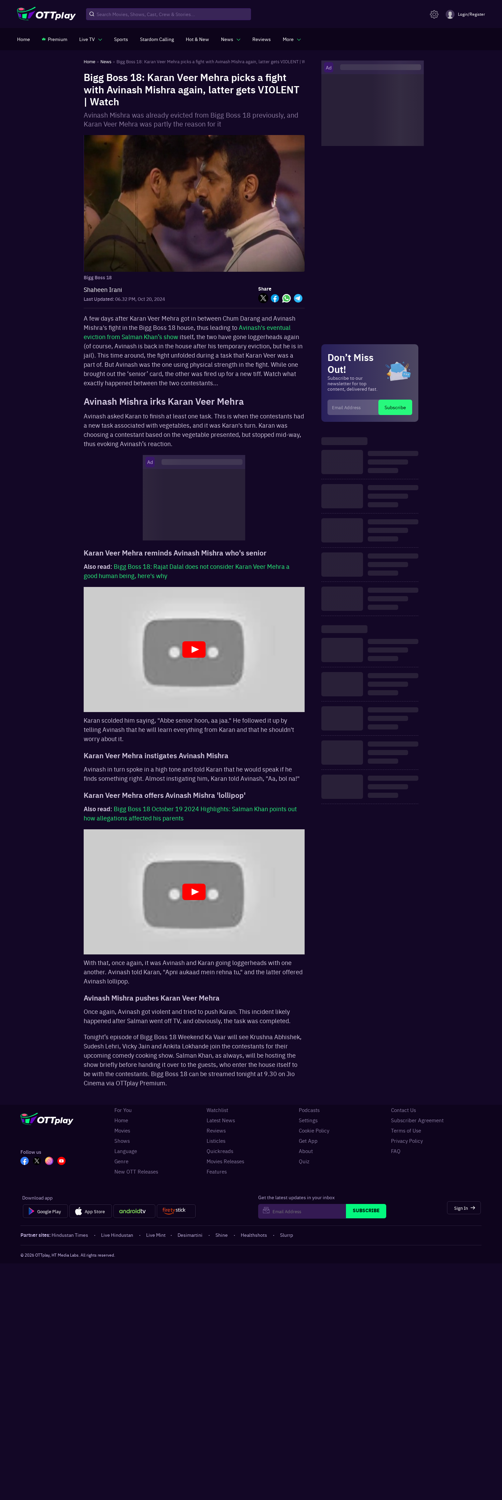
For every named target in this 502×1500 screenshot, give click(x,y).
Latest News (221, 1120)
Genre (121, 1161)
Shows (122, 1140)
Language (125, 1151)
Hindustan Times (70, 1234)
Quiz (304, 1161)
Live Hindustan (117, 1234)
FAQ (396, 1151)
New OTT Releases (136, 1171)
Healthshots (254, 1234)
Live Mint (156, 1234)
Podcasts (309, 1110)
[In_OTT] (49, 1161)
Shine (221, 1234)
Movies (122, 1130)
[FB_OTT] (24, 1161)
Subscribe (395, 407)
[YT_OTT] (61, 1161)
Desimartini (190, 1234)
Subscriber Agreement (417, 1120)
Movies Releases (225, 1161)
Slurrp (286, 1234)
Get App (308, 1140)
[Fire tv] (176, 1211)
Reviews (216, 1130)
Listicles (216, 1140)
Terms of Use (406, 1130)
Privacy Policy (407, 1140)
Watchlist (217, 1110)
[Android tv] (134, 1211)
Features (217, 1171)
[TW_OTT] (37, 1161)
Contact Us (403, 1110)
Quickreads (220, 1151)
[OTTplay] (46, 14)
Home (121, 1120)
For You (123, 1110)
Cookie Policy (314, 1130)
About (306, 1151)
